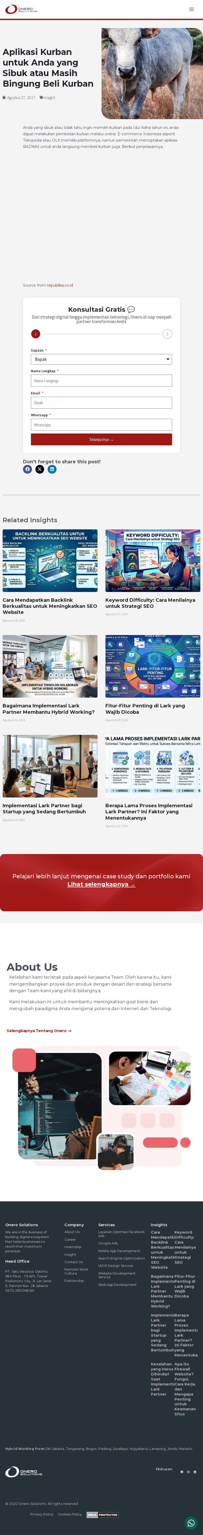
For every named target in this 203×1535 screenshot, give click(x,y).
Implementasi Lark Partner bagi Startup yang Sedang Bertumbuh (44, 809)
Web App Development (117, 1285)
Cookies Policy (70, 1514)
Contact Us (73, 1262)
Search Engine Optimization (121, 1258)
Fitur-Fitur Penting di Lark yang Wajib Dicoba (184, 1286)
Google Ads (108, 1243)
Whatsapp (40, 415)
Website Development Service (117, 1275)
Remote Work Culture (76, 1271)
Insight (49, 97)
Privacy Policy (41, 1514)
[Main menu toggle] (192, 9)
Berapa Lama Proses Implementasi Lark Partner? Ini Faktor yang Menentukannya (149, 812)
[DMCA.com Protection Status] (103, 1514)
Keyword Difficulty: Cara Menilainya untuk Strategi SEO (150, 603)
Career (70, 1240)
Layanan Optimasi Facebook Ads (121, 1234)
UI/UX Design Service (115, 1266)
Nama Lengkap (43, 370)
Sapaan (37, 350)
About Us (72, 1232)
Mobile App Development (119, 1251)
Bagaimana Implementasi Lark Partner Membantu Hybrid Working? (49, 709)
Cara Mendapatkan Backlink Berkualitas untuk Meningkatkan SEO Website (50, 606)
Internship (72, 1247)
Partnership (74, 1281)
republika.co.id (60, 285)
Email (36, 393)
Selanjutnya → (102, 439)
